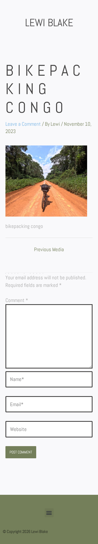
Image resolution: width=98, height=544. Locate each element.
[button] (49, 512)
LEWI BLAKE (49, 22)
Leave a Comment (23, 124)
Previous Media (49, 250)
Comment (16, 300)
